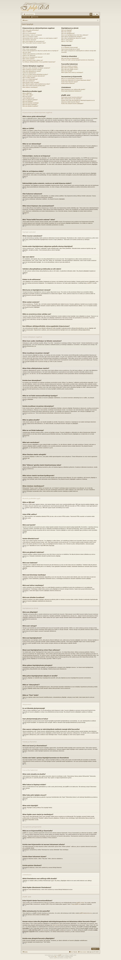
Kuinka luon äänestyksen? (29, 72)
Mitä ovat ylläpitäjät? (66, 30)
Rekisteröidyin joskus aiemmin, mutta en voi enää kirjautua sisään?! (39, 38)
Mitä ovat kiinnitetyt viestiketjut (30, 103)
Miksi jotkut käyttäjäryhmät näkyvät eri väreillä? (73, 38)
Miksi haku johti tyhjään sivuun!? (69, 69)
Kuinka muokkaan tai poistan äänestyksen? (33, 76)
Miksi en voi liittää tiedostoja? (30, 79)
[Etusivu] (36, 6)
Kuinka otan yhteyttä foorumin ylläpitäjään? (72, 103)
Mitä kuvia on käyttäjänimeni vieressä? (32, 57)
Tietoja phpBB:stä (75, 904)
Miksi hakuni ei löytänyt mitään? (69, 67)
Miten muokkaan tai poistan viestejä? (32, 69)
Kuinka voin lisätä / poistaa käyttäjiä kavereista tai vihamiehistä (77, 60)
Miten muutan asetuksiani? (29, 49)
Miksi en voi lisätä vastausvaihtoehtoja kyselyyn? (35, 74)
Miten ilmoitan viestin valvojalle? (30, 82)
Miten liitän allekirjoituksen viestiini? (31, 71)
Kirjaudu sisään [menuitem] (94, 15)
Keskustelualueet (29, 14)
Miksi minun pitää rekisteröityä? (30, 30)
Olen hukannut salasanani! (29, 39)
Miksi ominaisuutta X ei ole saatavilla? (71, 98)
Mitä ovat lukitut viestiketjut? (29, 104)
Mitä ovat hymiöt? (27, 96)
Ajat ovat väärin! (26, 52)
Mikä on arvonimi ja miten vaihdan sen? (32, 60)
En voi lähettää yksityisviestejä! (69, 47)
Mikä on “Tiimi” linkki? (67, 41)
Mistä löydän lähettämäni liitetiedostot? (71, 91)
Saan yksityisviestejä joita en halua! (70, 49)
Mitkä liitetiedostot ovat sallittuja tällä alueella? (73, 89)
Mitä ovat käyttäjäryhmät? (68, 33)
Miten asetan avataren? (28, 58)
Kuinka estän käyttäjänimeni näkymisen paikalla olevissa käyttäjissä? (40, 50)
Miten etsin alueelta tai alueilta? (69, 66)
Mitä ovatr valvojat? (66, 31)
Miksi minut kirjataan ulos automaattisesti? (33, 41)
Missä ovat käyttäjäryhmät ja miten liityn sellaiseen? (74, 35)
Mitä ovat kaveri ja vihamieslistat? (70, 58)
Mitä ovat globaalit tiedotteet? (30, 99)
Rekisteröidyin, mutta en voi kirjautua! (32, 35)
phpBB (89, 283)
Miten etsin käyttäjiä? (66, 71)
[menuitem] (91, 14)
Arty (56, 956)
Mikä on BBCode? (27, 93)
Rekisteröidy (35, 16)
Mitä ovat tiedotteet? (27, 101)
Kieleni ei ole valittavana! (28, 55)
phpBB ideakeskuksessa (85, 913)
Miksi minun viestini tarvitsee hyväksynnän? (33, 85)
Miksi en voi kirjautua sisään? (30, 36)
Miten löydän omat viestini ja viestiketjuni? (72, 72)
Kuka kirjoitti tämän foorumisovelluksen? (71, 97)
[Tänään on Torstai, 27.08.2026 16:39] (97, 20)
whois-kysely (56, 925)
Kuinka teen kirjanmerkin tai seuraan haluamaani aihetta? (76, 80)
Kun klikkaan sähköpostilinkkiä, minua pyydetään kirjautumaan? (38, 62)
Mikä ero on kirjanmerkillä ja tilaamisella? (71, 78)
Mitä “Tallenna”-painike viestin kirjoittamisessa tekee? (36, 84)
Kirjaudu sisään (27, 16)
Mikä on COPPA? (27, 31)
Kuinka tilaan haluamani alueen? (69, 81)
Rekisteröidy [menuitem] (97, 15)
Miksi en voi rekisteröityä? (29, 33)
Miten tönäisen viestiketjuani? (30, 87)
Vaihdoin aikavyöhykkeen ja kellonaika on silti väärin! (36, 54)
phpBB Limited (80, 902)
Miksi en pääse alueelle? (28, 77)
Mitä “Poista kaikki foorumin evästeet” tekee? (34, 43)
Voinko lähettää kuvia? (28, 98)
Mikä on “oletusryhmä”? (67, 39)
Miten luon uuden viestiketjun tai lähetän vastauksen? (36, 68)
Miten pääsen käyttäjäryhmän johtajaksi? (71, 36)
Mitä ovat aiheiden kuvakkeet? (30, 106)
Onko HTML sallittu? (27, 95)
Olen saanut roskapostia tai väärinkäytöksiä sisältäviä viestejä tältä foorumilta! (78, 51)
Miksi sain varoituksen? (28, 80)
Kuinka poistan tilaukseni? (68, 83)
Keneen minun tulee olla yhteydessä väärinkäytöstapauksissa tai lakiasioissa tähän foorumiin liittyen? (78, 101)
